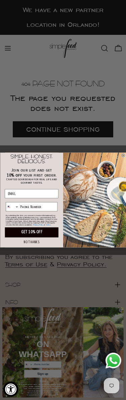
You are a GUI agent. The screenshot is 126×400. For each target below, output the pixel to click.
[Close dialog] (123, 155)
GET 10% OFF (31, 231)
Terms (47, 225)
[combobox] (12, 206)
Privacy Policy (38, 225)
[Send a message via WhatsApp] (113, 360)
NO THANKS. (32, 242)
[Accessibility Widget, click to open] (10, 389)
